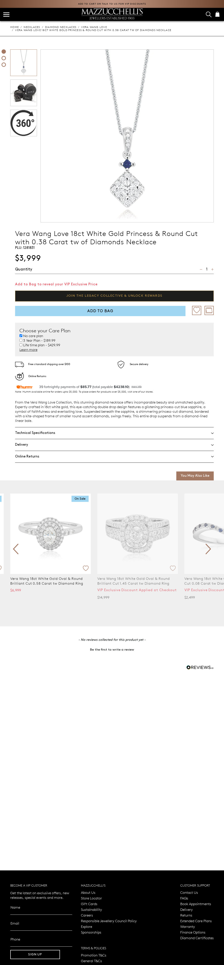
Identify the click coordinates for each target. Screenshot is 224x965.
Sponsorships (91, 932)
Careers (87, 915)
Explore (86, 926)
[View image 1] (4, 51)
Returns (186, 915)
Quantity (23, 269)
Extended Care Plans (196, 920)
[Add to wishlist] (196, 310)
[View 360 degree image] (4, 64)
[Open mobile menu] (6, 14)
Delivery (186, 909)
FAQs (184, 898)
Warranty (187, 926)
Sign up (35, 954)
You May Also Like (195, 475)
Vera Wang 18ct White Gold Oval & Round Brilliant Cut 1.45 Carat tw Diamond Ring (133, 581)
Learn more (28, 349)
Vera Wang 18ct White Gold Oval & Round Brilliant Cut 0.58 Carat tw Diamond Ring (46, 581)
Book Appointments (195, 903)
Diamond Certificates (197, 938)
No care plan (33, 336)
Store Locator (91, 898)
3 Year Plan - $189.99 (39, 340)
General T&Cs (91, 960)
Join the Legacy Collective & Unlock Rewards (114, 295)
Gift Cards (89, 903)
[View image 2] (4, 58)
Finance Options (192, 932)
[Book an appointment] (209, 310)
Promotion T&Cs (93, 955)
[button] (112, 649)
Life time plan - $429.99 (41, 345)
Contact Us (189, 892)
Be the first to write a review (112, 649)
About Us (88, 892)
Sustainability (91, 909)
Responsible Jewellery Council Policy (109, 920)
